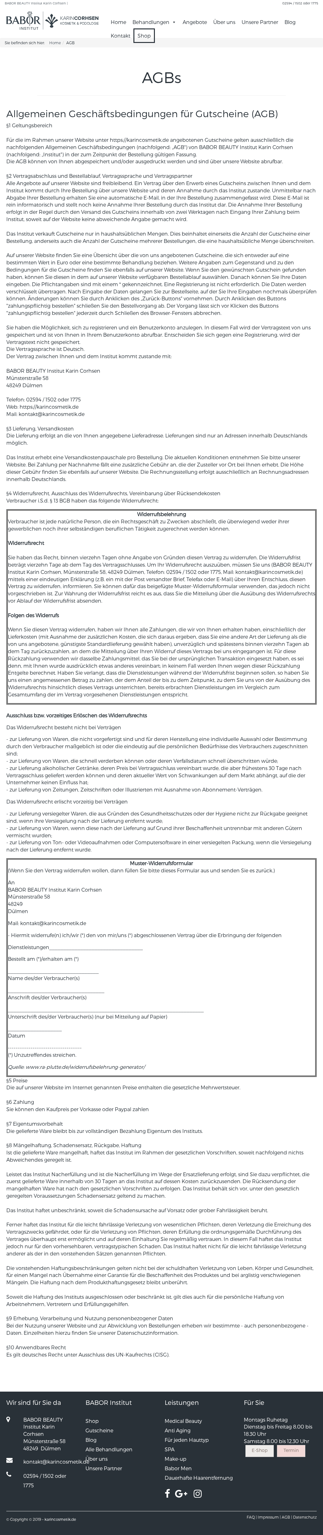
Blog (290, 22)
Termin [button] (291, 1450)
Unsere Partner (260, 22)
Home (118, 22)
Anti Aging (178, 1430)
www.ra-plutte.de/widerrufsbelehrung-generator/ (85, 1067)
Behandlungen (150, 22)
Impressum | (269, 1517)
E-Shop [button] (259, 1450)
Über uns (224, 22)
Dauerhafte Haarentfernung (199, 1478)
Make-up (175, 1459)
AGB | (287, 1517)
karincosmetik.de (60, 1519)
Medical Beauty (183, 1421)
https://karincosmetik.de (139, 140)
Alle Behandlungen (108, 1449)
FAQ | (252, 1517)
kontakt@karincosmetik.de (52, 414)
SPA (169, 1449)
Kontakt (120, 36)
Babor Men (178, 1468)
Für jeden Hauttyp (187, 1440)
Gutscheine (99, 1430)
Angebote (195, 22)
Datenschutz (305, 1517)
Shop (144, 36)
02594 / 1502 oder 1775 (300, 3)
